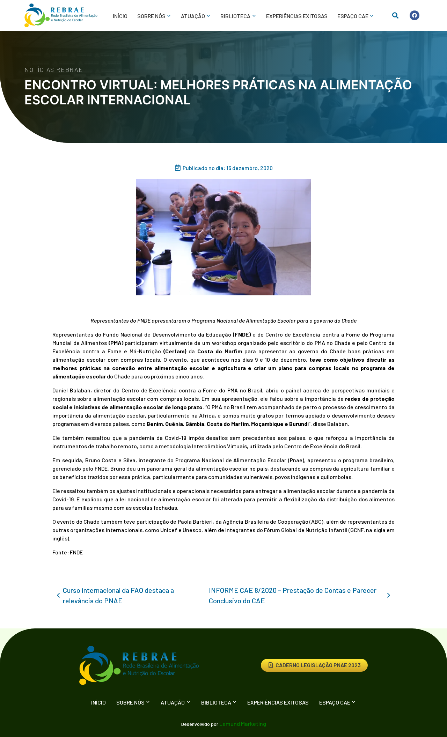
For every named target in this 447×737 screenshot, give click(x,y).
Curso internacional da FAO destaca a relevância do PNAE (118, 595)
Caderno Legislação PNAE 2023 (318, 665)
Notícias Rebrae (53, 69)
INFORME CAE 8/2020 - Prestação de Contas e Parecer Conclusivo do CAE (292, 595)
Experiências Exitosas (297, 16)
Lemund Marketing (242, 723)
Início (120, 16)
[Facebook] (414, 15)
